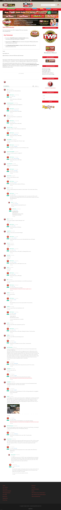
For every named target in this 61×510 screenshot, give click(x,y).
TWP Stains (12, 94)
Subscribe (50, 101)
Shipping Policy (5, 498)
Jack (14, 96)
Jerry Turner (15, 448)
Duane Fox (15, 182)
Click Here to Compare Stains (50, 87)
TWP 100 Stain (5, 489)
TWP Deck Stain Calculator (7, 490)
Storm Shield (5, 494)
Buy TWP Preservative (35, 489)
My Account (33, 485)
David (15, 419)
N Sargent (15, 375)
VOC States (33, 487)
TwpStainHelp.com (50, 51)
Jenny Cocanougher (16, 158)
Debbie (15, 342)
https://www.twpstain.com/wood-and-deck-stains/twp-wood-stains (21, 378)
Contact (4, 485)
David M (15, 262)
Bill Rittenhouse (16, 433)
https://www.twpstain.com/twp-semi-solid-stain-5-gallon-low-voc (20, 288)
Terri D (15, 250)
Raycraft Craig (16, 134)
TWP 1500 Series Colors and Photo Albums (39, 494)
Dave (14, 194)
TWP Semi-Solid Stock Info (36, 496)
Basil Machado (16, 363)
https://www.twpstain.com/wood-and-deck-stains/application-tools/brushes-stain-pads (24, 421)
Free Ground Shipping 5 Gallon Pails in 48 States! (20, 0)
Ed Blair (15, 299)
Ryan (14, 225)
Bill (14, 286)
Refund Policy (5, 496)
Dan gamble (15, 146)
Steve (14, 274)
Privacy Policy (5, 500)
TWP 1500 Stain (5, 487)
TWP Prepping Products (6, 492)
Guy (14, 122)
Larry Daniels (15, 170)
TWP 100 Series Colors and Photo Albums (38, 492)
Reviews (33, 490)
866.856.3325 (56, 0)
